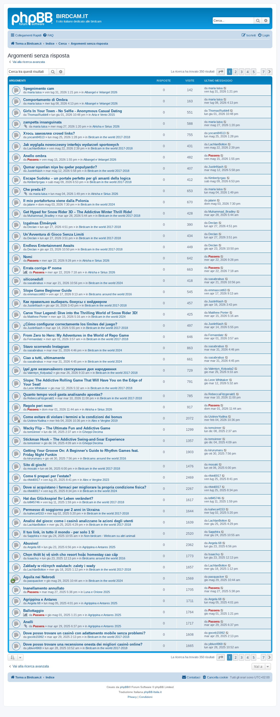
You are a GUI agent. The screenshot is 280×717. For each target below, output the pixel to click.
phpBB (124, 687)
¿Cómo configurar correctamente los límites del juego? (70, 324)
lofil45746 (33, 502)
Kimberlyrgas (36, 182)
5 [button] (254, 71)
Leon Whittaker (37, 388)
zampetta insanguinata (42, 122)
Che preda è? (34, 189)
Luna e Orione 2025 (97, 592)
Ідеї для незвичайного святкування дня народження (69, 369)
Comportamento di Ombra (45, 100)
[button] (221, 71)
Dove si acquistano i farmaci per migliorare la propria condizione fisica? (84, 487)
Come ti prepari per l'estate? (47, 476)
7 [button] (263, 71)
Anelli (28, 622)
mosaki (32, 468)
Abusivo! (30, 543)
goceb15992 (35, 636)
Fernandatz (35, 339)
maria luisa (34, 92)
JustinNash (34, 170)
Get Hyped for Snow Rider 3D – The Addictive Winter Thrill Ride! (77, 212)
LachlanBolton (36, 148)
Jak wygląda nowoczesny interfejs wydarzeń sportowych (71, 145)
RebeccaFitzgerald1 (40, 398)
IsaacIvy (33, 558)
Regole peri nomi (37, 406)
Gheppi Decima (92, 431)
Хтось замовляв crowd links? (49, 133)
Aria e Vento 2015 (103, 114)
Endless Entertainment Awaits (48, 246)
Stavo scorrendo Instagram (46, 347)
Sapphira (33, 535)
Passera (33, 159)
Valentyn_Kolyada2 (39, 372)
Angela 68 (33, 547)
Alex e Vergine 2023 (96, 479)
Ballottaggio (33, 611)
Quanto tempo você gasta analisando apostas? (63, 394)
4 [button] (248, 71)
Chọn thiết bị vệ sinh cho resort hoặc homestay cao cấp (70, 555)
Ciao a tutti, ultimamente (44, 358)
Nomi (27, 257)
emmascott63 (36, 294)
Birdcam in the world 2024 (98, 204)
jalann (31, 204)
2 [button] (236, 71)
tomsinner (33, 431)
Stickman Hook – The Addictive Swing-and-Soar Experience (73, 439)
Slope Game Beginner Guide (47, 290)
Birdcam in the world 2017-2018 (109, 137)
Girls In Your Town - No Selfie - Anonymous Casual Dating (72, 111)
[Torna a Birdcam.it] (32, 18)
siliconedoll (33, 279)
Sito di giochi (34, 465)
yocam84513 (36, 137)
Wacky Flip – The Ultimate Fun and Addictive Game (66, 428)
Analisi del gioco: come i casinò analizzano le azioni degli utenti (78, 521)
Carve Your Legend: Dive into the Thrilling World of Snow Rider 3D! (80, 313)
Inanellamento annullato (43, 588)
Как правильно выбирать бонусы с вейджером (65, 302)
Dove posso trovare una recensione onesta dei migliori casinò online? (82, 644)
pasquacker (35, 580)
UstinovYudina (36, 420)
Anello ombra (34, 156)
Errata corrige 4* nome (42, 268)
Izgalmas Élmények (39, 223)
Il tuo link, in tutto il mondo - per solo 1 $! (58, 532)
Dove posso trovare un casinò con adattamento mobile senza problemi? (84, 633)
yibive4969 (34, 648)
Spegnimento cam (38, 88)
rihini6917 (33, 479)
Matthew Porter (37, 316)
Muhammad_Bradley (41, 215)
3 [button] (242, 71)
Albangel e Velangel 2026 (100, 92)
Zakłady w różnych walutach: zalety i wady (59, 566)
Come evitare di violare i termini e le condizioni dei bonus (72, 417)
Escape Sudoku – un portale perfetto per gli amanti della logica (76, 178)
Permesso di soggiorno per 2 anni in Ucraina (61, 510)
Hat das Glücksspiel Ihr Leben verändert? (58, 498)
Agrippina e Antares (40, 599)
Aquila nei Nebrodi (39, 577)
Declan (32, 227)
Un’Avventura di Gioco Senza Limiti (53, 234)
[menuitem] (48, 35)
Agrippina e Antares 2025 (98, 547)
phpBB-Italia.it (153, 691)
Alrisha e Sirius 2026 (105, 126)
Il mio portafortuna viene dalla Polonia (56, 201)
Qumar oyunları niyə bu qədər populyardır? (60, 167)
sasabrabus (35, 283)
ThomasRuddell (37, 114)
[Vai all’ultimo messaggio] (225, 88)
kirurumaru (34, 458)
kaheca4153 (35, 513)
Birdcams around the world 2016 (110, 294)
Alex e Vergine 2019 (104, 420)
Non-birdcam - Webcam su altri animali (109, 535)
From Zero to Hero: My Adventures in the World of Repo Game (76, 335)
